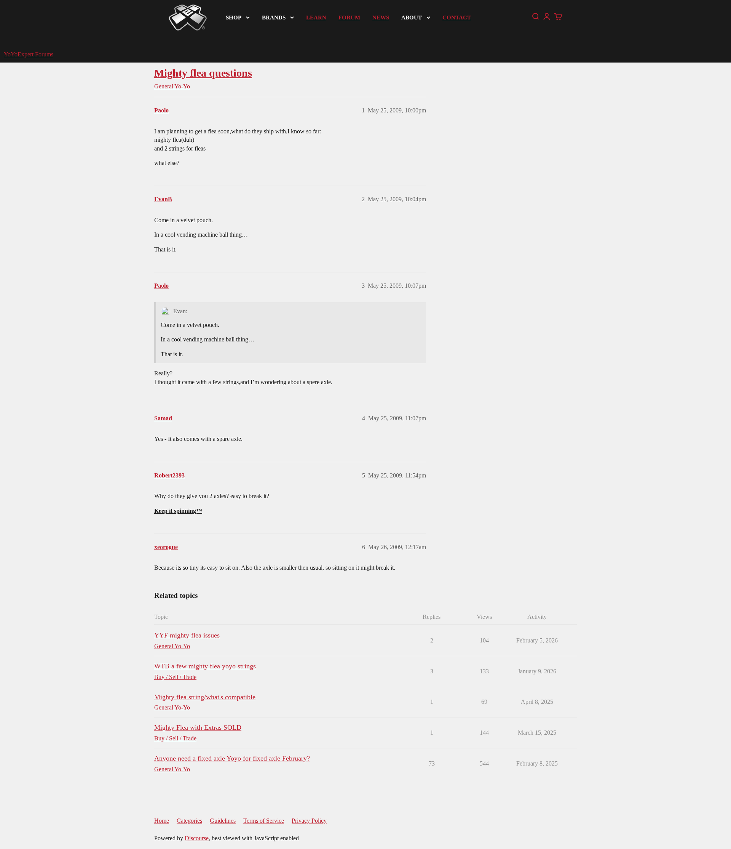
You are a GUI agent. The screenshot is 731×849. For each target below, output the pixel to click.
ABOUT (411, 17)
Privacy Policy (309, 820)
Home (161, 820)
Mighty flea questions (203, 73)
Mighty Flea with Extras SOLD (197, 727)
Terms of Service (263, 820)
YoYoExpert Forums (28, 54)
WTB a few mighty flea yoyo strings (205, 666)
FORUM (349, 17)
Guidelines (223, 820)
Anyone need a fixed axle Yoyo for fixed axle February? (232, 758)
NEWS (380, 17)
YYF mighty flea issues (187, 635)
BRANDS (274, 17)
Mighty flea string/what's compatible (204, 697)
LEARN (316, 17)
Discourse (197, 838)
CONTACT (456, 17)
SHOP (233, 17)
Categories (189, 820)
